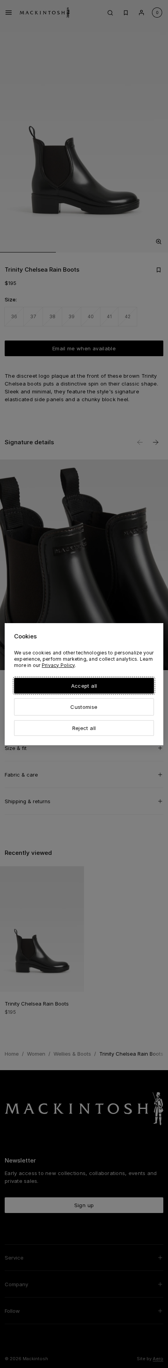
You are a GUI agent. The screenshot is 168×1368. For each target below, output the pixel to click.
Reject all (84, 728)
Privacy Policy (58, 665)
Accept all (84, 686)
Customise (83, 707)
